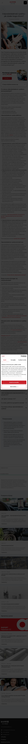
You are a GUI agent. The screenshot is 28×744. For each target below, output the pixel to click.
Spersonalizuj (13, 386)
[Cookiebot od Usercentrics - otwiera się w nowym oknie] (21, 356)
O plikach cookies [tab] (22, 359)
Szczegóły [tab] (13, 359)
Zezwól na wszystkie (14, 382)
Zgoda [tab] (4, 359)
